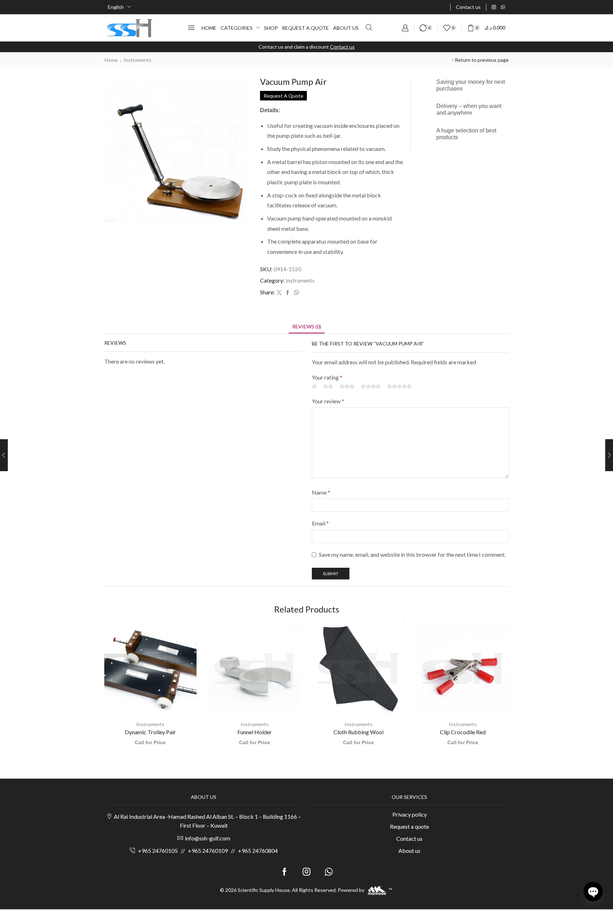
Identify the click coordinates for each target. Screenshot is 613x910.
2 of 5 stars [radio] (328, 386)
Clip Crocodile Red (463, 732)
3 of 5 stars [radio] (346, 386)
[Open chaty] (593, 891)
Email (320, 523)
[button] (191, 27)
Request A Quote (283, 96)
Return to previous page (482, 60)
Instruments (137, 60)
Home (111, 60)
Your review (328, 401)
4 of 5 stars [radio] (371, 386)
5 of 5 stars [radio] (399, 386)
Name (321, 492)
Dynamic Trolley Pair (150, 732)
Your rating (327, 377)
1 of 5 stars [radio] (314, 386)
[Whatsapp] (503, 7)
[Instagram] (494, 7)
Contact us (342, 47)
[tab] (307, 326)
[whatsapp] (295, 293)
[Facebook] (287, 293)
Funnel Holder (254, 732)
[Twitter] (279, 293)
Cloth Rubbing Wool (358, 732)
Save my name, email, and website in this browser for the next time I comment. (412, 554)
